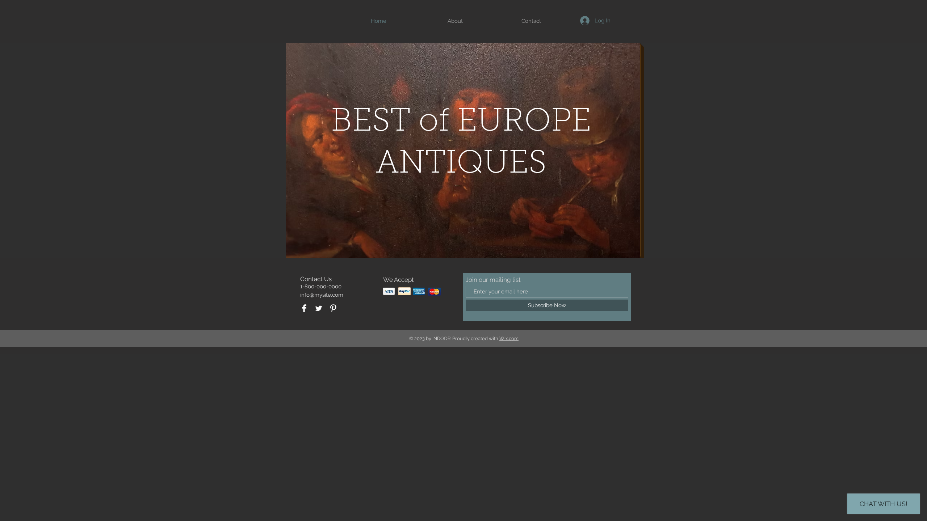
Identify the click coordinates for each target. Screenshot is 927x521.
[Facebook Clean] (304, 308)
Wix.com (509, 338)
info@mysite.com (321, 295)
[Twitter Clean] (319, 308)
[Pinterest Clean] (333, 308)
